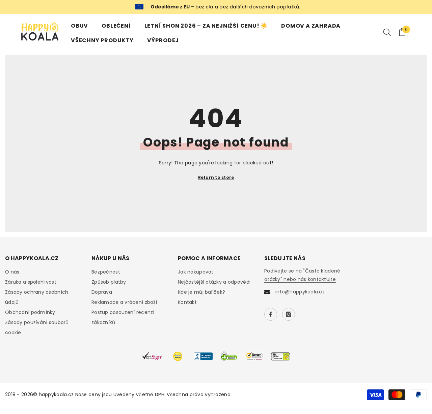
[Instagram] (288, 314)
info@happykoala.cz (300, 291)
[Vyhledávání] (387, 32)
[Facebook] (270, 314)
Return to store (216, 177)
